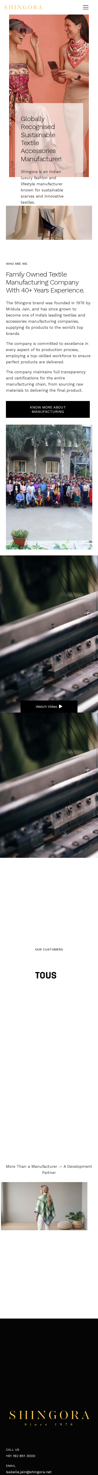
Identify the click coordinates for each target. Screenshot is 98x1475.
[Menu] (86, 7)
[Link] (23, 7)
